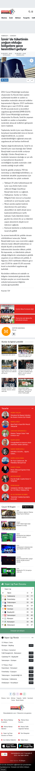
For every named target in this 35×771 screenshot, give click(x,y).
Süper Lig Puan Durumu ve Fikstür (7, 734)
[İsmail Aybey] (5, 424)
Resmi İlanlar (20, 700)
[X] (14, 694)
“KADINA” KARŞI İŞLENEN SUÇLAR (20, 498)
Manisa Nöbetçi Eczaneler (7, 721)
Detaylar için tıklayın (17, 631)
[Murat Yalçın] (5, 415)
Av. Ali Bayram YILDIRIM (19, 494)
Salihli (24, 698)
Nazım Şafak (15, 440)
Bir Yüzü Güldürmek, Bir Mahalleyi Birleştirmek (19, 462)
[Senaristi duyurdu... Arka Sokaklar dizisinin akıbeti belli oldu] (9, 382)
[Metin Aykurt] (5, 478)
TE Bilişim (22, 760)
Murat (14, 330)
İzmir (11, 18)
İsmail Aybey (15, 422)
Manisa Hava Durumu (23, 721)
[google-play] (26, 746)
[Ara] (29, 11)
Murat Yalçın (16, 412)
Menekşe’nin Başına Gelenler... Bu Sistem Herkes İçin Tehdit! (21, 416)
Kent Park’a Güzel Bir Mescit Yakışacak (20, 425)
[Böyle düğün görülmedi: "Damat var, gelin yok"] (25, 349)
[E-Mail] (13, 334)
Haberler (4, 35)
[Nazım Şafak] (5, 442)
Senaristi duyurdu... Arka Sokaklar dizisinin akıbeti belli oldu (8, 390)
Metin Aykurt (16, 476)
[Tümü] (32, 408)
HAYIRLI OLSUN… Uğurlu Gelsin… (20, 452)
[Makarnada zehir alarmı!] (9, 349)
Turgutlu (26, 18)
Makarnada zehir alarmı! (8, 355)
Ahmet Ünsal (15, 467)
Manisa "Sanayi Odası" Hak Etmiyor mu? (20, 434)
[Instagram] (17, 694)
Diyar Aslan (15, 485)
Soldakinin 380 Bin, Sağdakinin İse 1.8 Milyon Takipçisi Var (21, 489)
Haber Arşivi (24, 740)
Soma (13, 700)
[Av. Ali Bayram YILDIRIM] (5, 497)
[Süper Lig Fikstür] (32, 637)
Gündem (13, 35)
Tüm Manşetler (25, 733)
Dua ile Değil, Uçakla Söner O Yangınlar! (21, 480)
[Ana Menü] (32, 11)
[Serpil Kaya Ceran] (5, 460)
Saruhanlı (30, 698)
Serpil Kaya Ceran (17, 458)
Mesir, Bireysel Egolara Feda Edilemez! (20, 471)
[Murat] (6, 331)
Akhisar (18, 18)
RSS (5, 754)
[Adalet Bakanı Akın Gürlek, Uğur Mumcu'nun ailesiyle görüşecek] (9, 364)
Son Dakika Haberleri (9, 740)
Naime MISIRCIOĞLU (17, 449)
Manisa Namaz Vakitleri (7, 727)
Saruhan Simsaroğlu (18, 431)
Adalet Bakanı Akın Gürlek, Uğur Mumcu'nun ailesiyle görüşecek (9, 371)
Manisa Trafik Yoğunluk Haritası (23, 727)
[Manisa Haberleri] (8, 11)
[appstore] (9, 746)
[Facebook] (10, 694)
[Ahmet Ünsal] (5, 469)
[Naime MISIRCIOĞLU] (5, 451)
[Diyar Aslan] (5, 487)
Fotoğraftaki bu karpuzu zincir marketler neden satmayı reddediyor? (21, 444)
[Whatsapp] (24, 694)
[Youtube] (20, 694)
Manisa (4, 18)
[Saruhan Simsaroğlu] (5, 433)
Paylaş (6, 80)
